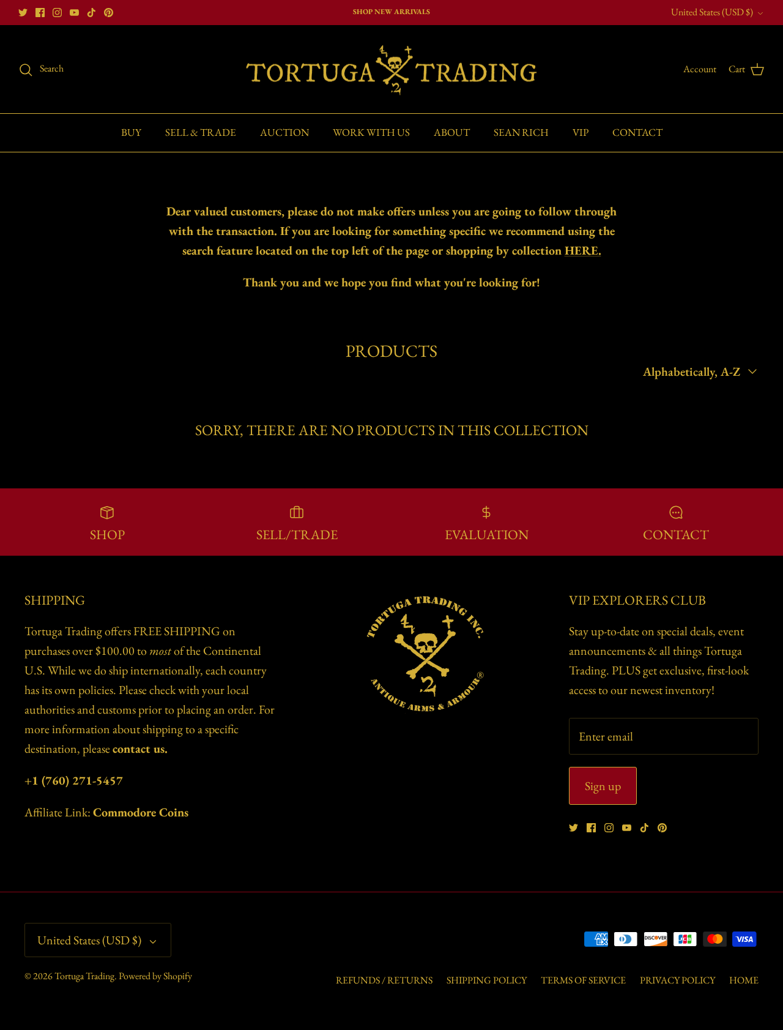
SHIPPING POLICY (487, 980)
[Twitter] (23, 12)
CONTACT (637, 132)
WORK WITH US (371, 132)
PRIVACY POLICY (677, 980)
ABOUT (452, 132)
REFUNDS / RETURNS (384, 980)
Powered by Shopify (155, 975)
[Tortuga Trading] (391, 69)
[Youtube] (74, 12)
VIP (580, 132)
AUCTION (284, 132)
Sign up (603, 786)
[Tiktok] (91, 12)
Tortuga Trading (84, 975)
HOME (744, 980)
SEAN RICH (521, 132)
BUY (131, 132)
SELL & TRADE (200, 132)
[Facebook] (40, 12)
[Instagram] (57, 12)
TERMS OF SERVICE (583, 980)
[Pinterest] (108, 12)
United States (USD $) (712, 12)
